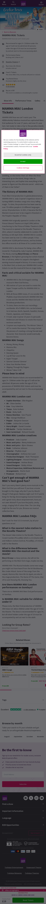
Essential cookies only (23, 155)
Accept (22, 161)
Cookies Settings (23, 168)
